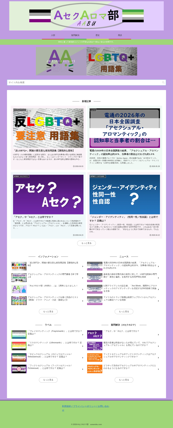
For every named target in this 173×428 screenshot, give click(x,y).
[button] (163, 82)
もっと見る (86, 243)
